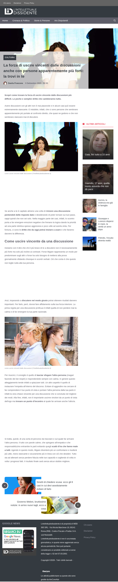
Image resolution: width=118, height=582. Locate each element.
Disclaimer (17, 3)
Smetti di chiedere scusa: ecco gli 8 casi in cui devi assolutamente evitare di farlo (55, 485)
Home (5, 20)
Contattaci (45, 564)
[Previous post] (4, 485)
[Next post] (77, 505)
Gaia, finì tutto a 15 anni (97, 154)
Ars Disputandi (61, 20)
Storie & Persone (42, 20)
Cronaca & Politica (21, 20)
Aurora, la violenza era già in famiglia (105, 203)
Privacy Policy (29, 3)
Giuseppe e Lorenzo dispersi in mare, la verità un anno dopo (105, 224)
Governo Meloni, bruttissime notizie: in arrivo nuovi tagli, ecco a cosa (28, 505)
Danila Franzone (15, 83)
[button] (114, 20)
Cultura (10, 57)
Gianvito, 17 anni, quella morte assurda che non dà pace (97, 186)
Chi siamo (7, 3)
